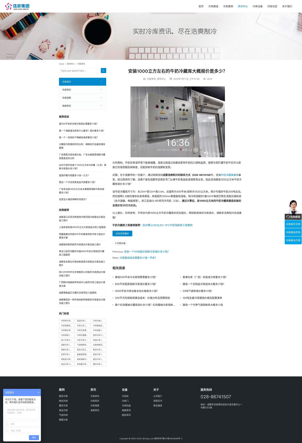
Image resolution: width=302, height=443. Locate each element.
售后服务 (157, 405)
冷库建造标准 (99, 325)
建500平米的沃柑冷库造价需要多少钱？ (78, 123)
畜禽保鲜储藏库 (83, 354)
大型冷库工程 (83, 340)
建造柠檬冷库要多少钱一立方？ (74, 175)
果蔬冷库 (63, 419)
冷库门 (125, 400)
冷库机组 (126, 405)
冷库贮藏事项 (83, 335)
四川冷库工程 (67, 340)
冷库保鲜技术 (67, 325)
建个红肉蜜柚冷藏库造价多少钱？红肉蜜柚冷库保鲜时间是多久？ (145, 304)
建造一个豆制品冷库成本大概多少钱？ (204, 284)
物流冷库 (98, 350)
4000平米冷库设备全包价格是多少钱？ (137, 291)
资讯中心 (243, 6)
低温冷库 (83, 321)
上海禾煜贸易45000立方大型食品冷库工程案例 (82, 227)
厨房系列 (126, 415)
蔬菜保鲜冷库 (83, 359)
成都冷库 (67, 345)
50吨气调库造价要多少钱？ (198, 291)
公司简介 (157, 396)
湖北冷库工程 (83, 350)
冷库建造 (213, 6)
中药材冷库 (67, 321)
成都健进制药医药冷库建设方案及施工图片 (80, 244)
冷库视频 (66, 97)
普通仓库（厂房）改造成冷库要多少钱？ (205, 277)
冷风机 (125, 396)
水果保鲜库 (99, 345)
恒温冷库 (98, 340)
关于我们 (287, 6)
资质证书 (157, 400)
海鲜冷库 (67, 350)
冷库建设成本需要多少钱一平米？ (138, 257)
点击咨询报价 (122, 233)
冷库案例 (228, 6)
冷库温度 (99, 330)
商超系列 (126, 410)
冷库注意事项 (83, 330)
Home (61, 64)
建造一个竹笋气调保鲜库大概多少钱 (203, 304)
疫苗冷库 (98, 354)
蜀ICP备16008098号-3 (172, 438)
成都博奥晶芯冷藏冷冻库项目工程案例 (77, 292)
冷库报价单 (67, 330)
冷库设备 (258, 6)
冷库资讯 (151, 78)
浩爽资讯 (66, 105)
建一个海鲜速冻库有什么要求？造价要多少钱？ (82, 130)
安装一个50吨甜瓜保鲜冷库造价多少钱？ (147, 251)
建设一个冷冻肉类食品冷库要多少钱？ (77, 182)
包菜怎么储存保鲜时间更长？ (73, 199)
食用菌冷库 (83, 364)
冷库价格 (121, 243)
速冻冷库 (99, 359)
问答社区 (272, 6)
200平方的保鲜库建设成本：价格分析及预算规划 (142, 297)
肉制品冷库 (67, 359)
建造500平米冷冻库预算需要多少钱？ (136, 277)
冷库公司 (82, 325)
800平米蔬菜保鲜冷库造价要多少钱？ (136, 284)
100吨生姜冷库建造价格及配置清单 (202, 297)
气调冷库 (63, 415)
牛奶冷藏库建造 (229, 174)
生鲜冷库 (67, 354)
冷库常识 (66, 89)
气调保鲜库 (83, 345)
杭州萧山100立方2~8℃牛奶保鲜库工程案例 (168, 225)
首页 (201, 6)
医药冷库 (99, 335)
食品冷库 (67, 364)
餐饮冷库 (98, 364)
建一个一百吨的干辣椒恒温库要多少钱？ (79, 137)
